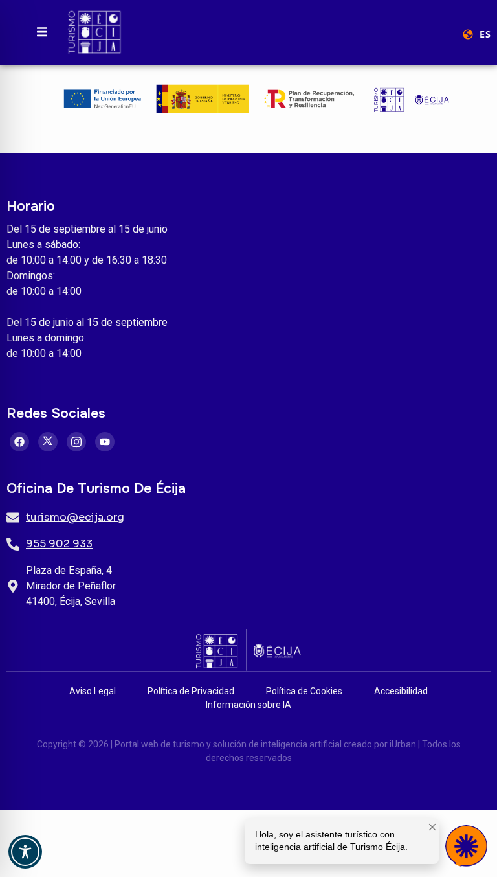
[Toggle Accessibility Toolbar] (25, 851)
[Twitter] (48, 441)
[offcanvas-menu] (42, 32)
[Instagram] (76, 441)
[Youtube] (105, 441)
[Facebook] (19, 441)
